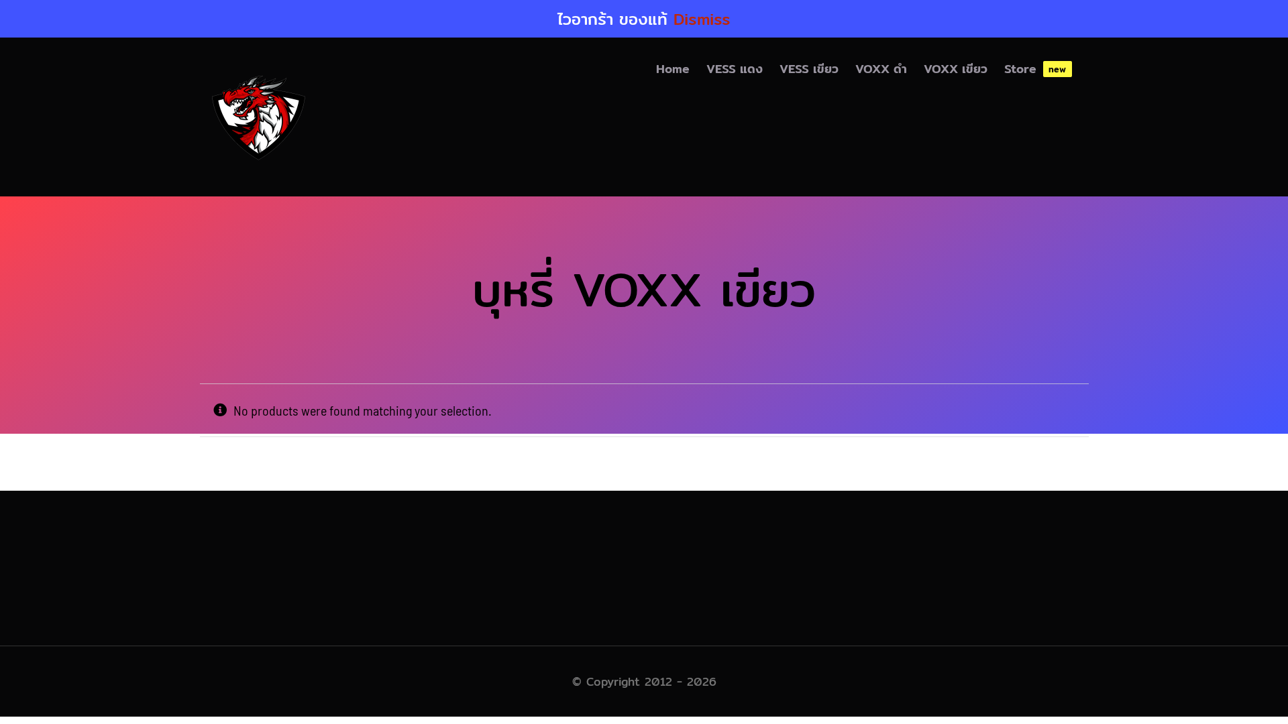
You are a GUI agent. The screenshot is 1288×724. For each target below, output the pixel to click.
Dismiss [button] (702, 19)
